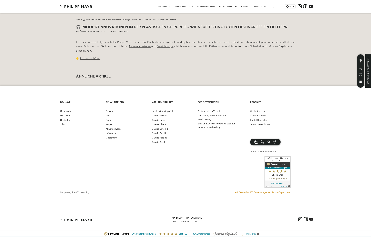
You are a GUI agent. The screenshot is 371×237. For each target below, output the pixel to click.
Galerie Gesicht (159, 115)
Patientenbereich (228, 6)
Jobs (62, 124)
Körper (109, 124)
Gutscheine (111, 137)
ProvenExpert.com (281, 192)
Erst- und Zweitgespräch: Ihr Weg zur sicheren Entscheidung (216, 125)
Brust (108, 120)
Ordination (65, 120)
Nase (108, 115)
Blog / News (260, 6)
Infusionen (111, 133)
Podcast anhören (90, 58)
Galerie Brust (158, 142)
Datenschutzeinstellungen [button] (186, 222)
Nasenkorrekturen (140, 46)
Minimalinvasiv (113, 128)
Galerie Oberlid (159, 124)
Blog (78, 19)
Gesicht (110, 111)
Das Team (65, 115)
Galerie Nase (158, 120)
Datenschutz (194, 217)
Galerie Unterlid (160, 128)
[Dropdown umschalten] (169, 6)
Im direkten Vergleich (162, 111)
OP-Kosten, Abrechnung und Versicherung (212, 117)
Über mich (65, 111)
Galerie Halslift (159, 137)
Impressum (177, 217)
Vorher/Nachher (206, 6)
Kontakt (245, 6)
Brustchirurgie (165, 46)
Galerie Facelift (159, 133)
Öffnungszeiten (258, 115)
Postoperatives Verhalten (210, 111)
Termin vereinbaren (260, 124)
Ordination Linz (258, 111)
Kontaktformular (258, 120)
